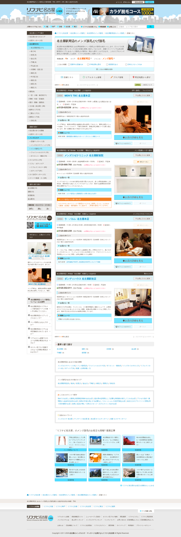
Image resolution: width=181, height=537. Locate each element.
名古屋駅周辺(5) (63, 383)
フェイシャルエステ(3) (97, 365)
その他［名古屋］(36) (37, 106)
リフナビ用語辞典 (147, 516)
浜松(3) (112, 383)
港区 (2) (33, 80)
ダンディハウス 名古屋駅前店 (77, 278)
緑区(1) (98, 383)
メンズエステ (34, 138)
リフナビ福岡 (110, 506)
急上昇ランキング (77, 520)
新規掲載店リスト (77, 516)
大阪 (46, 27)
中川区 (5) (34, 76)
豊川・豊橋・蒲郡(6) (36, 102)
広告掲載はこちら (133, 520)
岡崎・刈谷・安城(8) (36, 99)
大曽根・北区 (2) (37, 69)
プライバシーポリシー (143, 525)
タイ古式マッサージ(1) (37, 174)
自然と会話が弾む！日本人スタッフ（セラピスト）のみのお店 (94, 403)
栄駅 (83, 349)
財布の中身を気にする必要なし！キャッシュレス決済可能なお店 (102, 401)
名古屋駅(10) (32, 188)
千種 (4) (33, 62)
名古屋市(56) (34, 44)
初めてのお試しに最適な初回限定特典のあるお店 (75, 398)
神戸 (53, 27)
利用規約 (131, 525)
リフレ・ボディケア (36, 163)
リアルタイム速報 (63, 516)
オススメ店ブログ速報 (110, 516)
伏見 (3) (33, 55)
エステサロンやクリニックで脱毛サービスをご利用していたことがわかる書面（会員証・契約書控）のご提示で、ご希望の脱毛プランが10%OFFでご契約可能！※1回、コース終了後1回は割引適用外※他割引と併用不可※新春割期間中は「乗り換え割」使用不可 (84, 204)
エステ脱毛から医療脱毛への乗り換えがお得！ (82, 193)
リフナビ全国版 (34, 506)
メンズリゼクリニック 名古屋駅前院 (80, 155)
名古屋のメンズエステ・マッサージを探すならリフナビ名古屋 (91, 533)
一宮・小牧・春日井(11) (38, 95)
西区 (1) (33, 87)
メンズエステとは (63, 520)
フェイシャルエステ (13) (39, 152)
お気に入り (112, 27)
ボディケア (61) (36, 170)
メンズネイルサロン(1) (131, 365)
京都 (60, 27)
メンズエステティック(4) (67, 365)
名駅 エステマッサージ (118, 419)
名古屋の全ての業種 (36, 130)
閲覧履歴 (103, 27)
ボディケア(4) (69, 368)
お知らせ (60, 525)
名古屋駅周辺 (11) (37, 47)
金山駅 (133, 349)
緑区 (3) (33, 84)
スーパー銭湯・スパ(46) (38, 178)
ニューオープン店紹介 (93, 516)
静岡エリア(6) (34, 117)
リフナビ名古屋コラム (90, 27)
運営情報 (111, 525)
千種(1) (92, 383)
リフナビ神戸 (60, 506)
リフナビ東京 (98, 506)
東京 (75, 27)
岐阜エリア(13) (34, 109)
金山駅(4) (31, 199)
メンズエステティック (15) (40, 145)
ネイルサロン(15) (35, 160)
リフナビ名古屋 (85, 506)
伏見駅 (109, 349)
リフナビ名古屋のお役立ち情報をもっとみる (138, 485)
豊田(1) (105, 383)
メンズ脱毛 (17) (36, 148)
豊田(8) (32, 91)
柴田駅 (84, 352)
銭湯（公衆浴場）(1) (83, 368)
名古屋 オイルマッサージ (100, 419)
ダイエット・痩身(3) (114, 365)
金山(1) (85, 383)
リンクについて (109, 520)
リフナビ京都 (72, 506)
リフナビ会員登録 (86, 525)
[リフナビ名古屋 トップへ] (45, 11)
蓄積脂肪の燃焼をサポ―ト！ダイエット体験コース (83, 136)
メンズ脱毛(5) (82, 365)
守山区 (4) (34, 66)
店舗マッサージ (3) (37, 141)
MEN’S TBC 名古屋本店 (74, 95)
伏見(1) (78, 383)
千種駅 (59, 352)
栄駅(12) (31, 191)
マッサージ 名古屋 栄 (81, 419)
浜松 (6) (33, 120)
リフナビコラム (133, 516)
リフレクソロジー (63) (39, 167)
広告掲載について (72, 525)
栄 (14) (33, 51)
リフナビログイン (100, 525)
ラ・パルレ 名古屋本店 (73, 219)
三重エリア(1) (34, 113)
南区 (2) (33, 73)
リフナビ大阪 (48, 506)
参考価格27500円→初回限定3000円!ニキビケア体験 (83, 262)
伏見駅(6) (31, 195)
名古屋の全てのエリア (37, 36)
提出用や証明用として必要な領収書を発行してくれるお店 (115, 398)
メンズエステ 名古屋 (65, 419)
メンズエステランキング (94, 520)
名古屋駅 (60, 349)
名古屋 (68, 27)
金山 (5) (33, 58)
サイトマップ (121, 525)
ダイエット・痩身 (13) (39, 156)
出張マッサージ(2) (36, 40)
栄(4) (72, 383)
